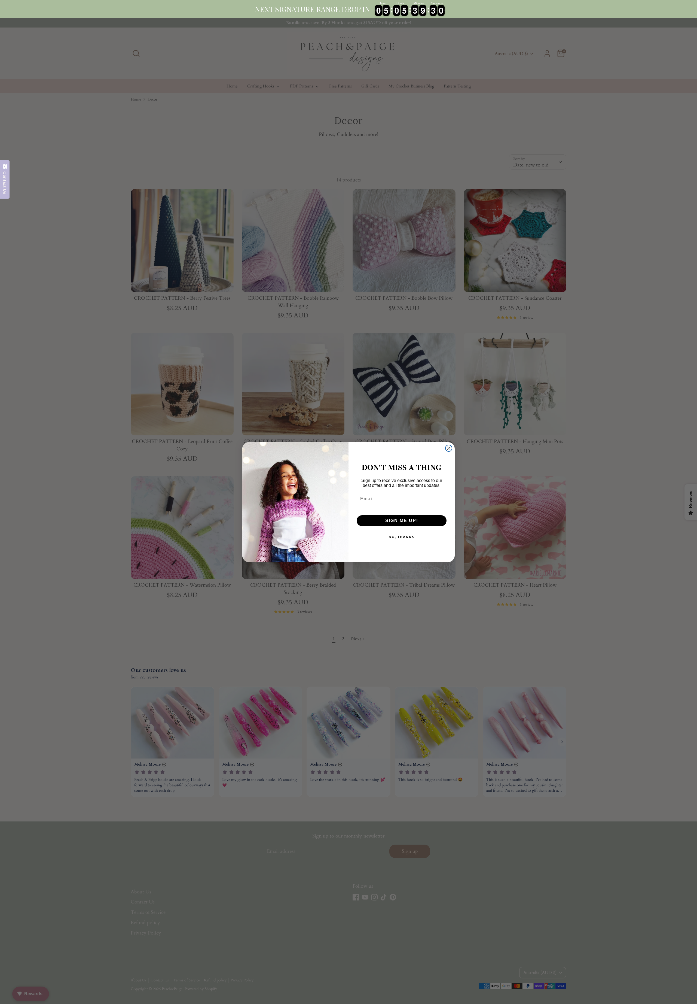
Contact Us (4, 181)
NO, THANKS (402, 537)
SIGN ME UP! (401, 520)
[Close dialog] (448, 448)
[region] (348, 9)
